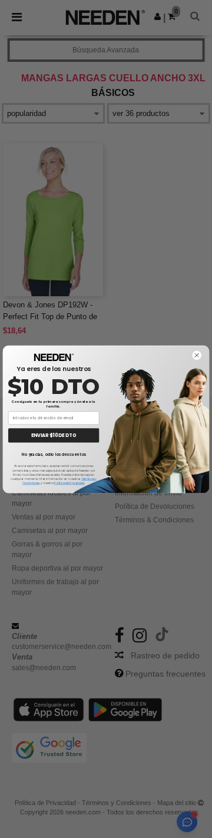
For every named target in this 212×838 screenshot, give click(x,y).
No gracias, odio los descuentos (53, 454)
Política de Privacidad (69, 483)
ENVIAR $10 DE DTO (54, 435)
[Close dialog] (196, 355)
